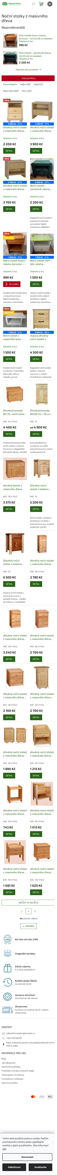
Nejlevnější (25, 84)
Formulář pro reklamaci (12, 1079)
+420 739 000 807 (14, 1038)
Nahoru (29, 926)
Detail (9, 150)
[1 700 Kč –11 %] (42, 244)
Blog (4, 1058)
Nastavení (27, 1157)
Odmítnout (14, 1167)
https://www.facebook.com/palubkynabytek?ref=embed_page (30, 1044)
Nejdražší (38, 84)
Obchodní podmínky (11, 1066)
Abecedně (27, 91)
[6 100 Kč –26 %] (42, 319)
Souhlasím (40, 1167)
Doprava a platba (10, 1083)
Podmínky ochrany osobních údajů (18, 1070)
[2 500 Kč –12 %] (42, 169)
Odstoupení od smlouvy (13, 1075)
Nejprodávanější (11, 91)
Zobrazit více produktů (27, 69)
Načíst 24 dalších (28, 902)
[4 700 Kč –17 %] (42, 111)
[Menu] (50, 4)
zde (4, 1149)
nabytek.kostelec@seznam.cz (20, 1033)
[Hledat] (33, 4)
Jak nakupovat (8, 1063)
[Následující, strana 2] (28, 911)
